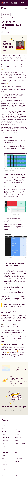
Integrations (5, 437)
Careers (4, 458)
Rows (24, 330)
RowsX (4, 434)
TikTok (3, 467)
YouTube (4, 470)
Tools (3, 446)
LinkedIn (4, 464)
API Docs (17, 434)
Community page (8, 334)
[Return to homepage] (4, 8)
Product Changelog (20, 443)
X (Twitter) (5, 461)
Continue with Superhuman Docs (14, 411)
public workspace (16, 315)
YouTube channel (11, 336)
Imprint (17, 461)
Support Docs (18, 432)
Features (4, 429)
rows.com (5, 326)
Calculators (5, 443)
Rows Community (18, 271)
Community (18, 437)
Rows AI (4, 432)
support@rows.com (13, 3)
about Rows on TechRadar (13, 127)
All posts (7, 14)
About (3, 455)
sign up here (14, 326)
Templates (5, 440)
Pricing (16, 440)
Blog (16, 429)
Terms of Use (18, 455)
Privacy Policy (18, 458)
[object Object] (7, 344)
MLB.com (9, 116)
